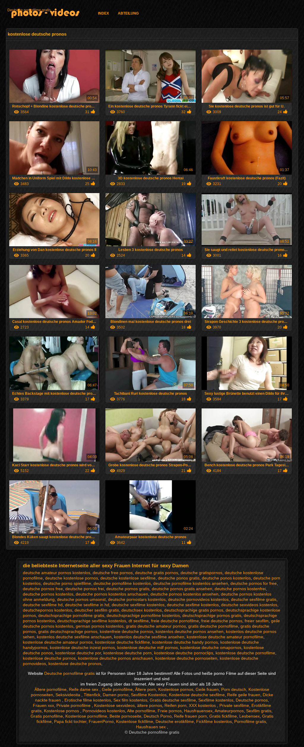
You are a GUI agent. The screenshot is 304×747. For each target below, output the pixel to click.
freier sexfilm (257, 620)
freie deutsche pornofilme (175, 620)
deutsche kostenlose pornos (71, 578)
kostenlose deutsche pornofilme (245, 652)
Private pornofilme (74, 705)
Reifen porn (175, 705)
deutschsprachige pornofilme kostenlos (143, 615)
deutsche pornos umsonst (81, 599)
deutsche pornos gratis (127, 588)
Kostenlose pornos (175, 689)
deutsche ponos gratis (179, 578)
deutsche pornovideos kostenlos (198, 599)
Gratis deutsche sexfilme (173, 700)
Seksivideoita (68, 694)
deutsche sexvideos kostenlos (249, 604)
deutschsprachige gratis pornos (193, 610)
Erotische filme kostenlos (87, 700)
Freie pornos (170, 710)
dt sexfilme (139, 620)
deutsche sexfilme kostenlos (138, 604)
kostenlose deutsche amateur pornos (58, 642)
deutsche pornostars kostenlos (137, 599)
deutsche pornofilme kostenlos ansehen (190, 583)
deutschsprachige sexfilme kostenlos (91, 620)
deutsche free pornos (113, 572)
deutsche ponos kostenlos (226, 578)
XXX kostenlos (203, 705)
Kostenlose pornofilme (86, 716)
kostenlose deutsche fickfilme (122, 642)
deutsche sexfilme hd (43, 604)
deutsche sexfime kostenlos (193, 604)
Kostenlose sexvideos (114, 705)
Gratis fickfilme (223, 716)
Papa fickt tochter (70, 721)
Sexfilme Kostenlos (149, 694)
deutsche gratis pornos (156, 572)
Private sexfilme (234, 705)
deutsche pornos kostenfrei (240, 588)
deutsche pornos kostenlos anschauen (112, 594)
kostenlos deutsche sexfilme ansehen (149, 636)
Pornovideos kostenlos (104, 710)
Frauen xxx (43, 705)
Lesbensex (249, 716)
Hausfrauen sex (151, 726)
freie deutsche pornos (221, 620)
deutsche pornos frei (84, 588)
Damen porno (116, 694)
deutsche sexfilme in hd (87, 604)
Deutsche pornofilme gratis (29, 10)
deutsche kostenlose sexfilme (128, 578)
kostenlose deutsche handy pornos (185, 642)
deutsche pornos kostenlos (48, 594)
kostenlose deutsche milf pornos (147, 647)
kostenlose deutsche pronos (74, 663)
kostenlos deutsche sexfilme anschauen (74, 636)
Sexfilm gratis (258, 710)
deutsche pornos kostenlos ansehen (184, 594)
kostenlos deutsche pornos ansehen (190, 631)
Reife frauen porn (190, 716)
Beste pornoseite (125, 716)
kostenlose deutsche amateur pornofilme (225, 636)
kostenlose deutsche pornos (49, 658)
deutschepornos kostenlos (47, 610)
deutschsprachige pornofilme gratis (71, 615)
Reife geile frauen (243, 694)
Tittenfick (92, 694)
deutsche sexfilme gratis (253, 599)
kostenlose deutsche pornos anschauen (115, 658)
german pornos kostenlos (100, 626)
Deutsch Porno (158, 716)
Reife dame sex (84, 689)
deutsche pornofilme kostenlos (122, 583)
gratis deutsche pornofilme (213, 626)
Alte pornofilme (141, 710)
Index (103, 13)
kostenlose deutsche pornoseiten (186, 658)
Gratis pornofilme (47, 716)
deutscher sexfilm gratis (97, 610)
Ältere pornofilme (50, 689)
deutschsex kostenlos (141, 610)
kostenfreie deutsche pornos (126, 631)
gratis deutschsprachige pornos (67, 631)
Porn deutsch (233, 689)
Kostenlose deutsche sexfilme (197, 694)
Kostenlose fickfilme (134, 721)
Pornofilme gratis (250, 721)
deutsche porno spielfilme (67, 583)
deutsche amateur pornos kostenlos (56, 572)
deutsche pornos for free (253, 583)
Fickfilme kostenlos (214, 721)
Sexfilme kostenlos (215, 700)
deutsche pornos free (43, 588)
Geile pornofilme (117, 689)
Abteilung (128, 13)
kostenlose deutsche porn (127, 652)
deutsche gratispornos (201, 572)
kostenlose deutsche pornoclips (183, 652)
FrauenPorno (101, 721)
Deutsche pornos (252, 700)
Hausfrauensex (198, 710)
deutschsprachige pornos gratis (211, 615)
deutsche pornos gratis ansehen (182, 588)
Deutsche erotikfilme (175, 721)
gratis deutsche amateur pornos (156, 626)
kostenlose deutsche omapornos (210, 647)
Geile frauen (207, 689)
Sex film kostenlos (130, 700)
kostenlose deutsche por (78, 652)
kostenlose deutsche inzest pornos (82, 647)
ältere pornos (149, 705)
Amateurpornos (229, 710)
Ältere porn (145, 689)
